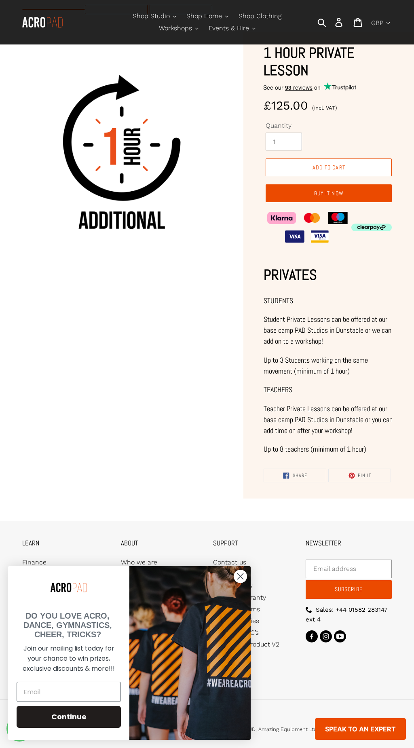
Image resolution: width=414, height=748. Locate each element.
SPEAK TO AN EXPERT (360, 729)
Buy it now (329, 193)
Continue (69, 717)
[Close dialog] (240, 576)
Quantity (278, 125)
